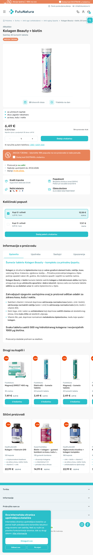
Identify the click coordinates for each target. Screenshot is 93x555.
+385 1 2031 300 (36, 145)
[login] (83, 11)
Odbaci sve (15, 547)
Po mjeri (37, 547)
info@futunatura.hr (82, 6)
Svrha (17, 21)
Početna (8, 21)
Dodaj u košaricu (64, 138)
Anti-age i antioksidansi (32, 21)
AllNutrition (7, 27)
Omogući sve (27, 541)
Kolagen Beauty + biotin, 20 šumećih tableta (75, 21)
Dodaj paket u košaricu (46, 234)
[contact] (78, 11)
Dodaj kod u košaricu (76, 2)
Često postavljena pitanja (61, 6)
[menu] (5, 11)
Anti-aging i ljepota (51, 21)
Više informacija (19, 533)
